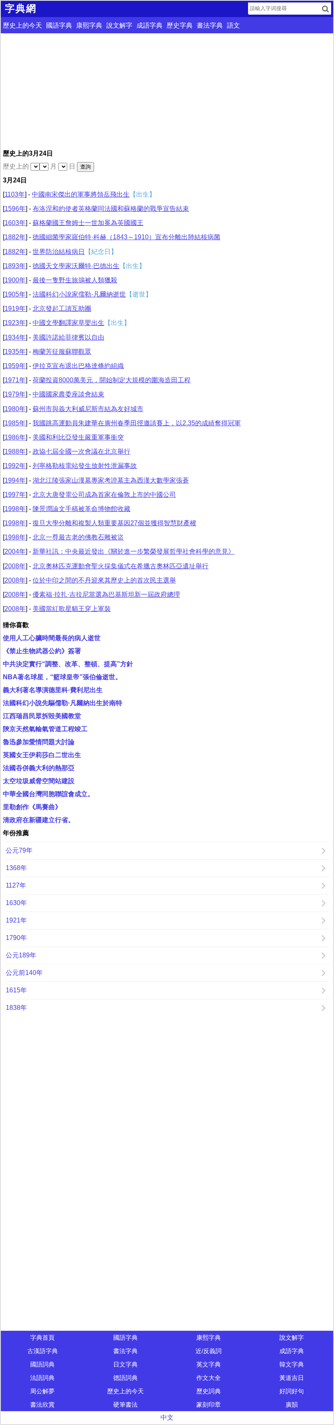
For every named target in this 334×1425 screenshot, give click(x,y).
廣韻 (292, 1404)
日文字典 (125, 1364)
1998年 (15, 508)
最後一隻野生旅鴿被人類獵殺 (75, 280)
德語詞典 (125, 1377)
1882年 (15, 237)
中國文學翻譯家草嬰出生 (68, 322)
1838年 (16, 1007)
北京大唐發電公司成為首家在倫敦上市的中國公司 (104, 494)
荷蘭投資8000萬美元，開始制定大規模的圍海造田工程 (112, 380)
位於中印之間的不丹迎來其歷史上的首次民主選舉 (104, 580)
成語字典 (149, 25)
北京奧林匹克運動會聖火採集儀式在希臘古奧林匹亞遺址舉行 (121, 566)
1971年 (15, 380)
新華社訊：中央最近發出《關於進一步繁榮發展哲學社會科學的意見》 (134, 551)
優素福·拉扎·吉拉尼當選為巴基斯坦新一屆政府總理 (106, 594)
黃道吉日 (291, 1377)
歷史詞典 (208, 1391)
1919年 (15, 308)
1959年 (15, 365)
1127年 (16, 885)
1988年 (15, 451)
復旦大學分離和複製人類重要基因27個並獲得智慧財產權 (114, 523)
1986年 (15, 437)
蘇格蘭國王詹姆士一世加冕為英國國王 (88, 222)
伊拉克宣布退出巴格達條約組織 (78, 365)
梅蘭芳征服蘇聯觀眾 (62, 351)
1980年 (15, 408)
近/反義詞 (209, 1350)
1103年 (14, 194)
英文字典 (208, 1364)
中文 (167, 1417)
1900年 (15, 280)
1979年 (15, 394)
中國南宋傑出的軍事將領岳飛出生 (81, 194)
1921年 (16, 920)
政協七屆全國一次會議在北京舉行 (81, 451)
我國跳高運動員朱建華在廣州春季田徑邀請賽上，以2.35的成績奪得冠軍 (137, 423)
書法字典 (210, 25)
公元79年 (19, 850)
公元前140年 (24, 972)
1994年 (15, 480)
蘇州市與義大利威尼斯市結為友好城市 (88, 408)
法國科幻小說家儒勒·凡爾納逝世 (79, 294)
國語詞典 (42, 1364)
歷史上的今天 (22, 25)
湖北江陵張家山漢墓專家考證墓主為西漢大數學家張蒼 (111, 480)
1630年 (16, 902)
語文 (233, 25)
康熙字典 (89, 25)
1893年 (15, 265)
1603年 (15, 222)
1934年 (15, 337)
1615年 (16, 990)
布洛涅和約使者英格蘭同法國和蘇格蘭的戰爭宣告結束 (111, 208)
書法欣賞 (42, 1404)
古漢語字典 (42, 1350)
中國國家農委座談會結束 (68, 394)
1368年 (16, 867)
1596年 (15, 208)
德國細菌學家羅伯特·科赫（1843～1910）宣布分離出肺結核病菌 (126, 237)
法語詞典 (42, 1377)
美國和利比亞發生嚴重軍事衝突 (78, 437)
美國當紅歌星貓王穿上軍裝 (72, 608)
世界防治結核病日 (59, 251)
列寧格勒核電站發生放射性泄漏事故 (85, 465)
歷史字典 (180, 25)
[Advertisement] (167, 90)
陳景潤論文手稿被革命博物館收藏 (81, 508)
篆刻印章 (208, 1404)
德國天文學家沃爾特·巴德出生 (76, 265)
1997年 (15, 494)
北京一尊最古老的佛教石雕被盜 (78, 537)
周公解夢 (42, 1391)
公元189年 (21, 955)
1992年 (15, 465)
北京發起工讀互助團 (62, 308)
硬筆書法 (125, 1404)
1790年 (16, 937)
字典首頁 (42, 1337)
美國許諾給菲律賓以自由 (68, 337)
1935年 (15, 351)
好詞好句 (291, 1391)
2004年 (15, 551)
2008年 (15, 566)
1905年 (15, 294)
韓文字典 (291, 1364)
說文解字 (119, 25)
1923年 (15, 322)
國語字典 (59, 25)
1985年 (15, 423)
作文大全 (208, 1377)
